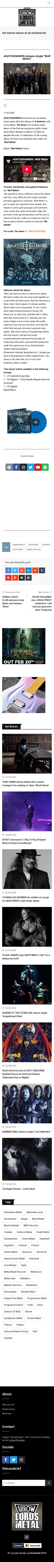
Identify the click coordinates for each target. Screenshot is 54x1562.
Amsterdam (10, 1218)
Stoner (28, 1311)
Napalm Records (34, 549)
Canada (8, 1232)
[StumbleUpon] (35, 570)
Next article (43, 592)
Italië (23, 1265)
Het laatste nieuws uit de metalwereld (24, 32)
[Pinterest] (8, 578)
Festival (22, 1245)
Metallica (25, 1278)
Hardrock (41, 1252)
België (24, 1218)
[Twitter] (30, 467)
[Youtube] (37, 467)
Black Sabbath (11, 1225)
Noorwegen (10, 1291)
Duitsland (46, 544)
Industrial (34, 1258)
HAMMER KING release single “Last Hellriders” (26, 1131)
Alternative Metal (13, 1212)
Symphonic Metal (13, 1318)
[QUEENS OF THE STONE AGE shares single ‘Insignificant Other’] (27, 985)
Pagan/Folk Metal (13, 1298)
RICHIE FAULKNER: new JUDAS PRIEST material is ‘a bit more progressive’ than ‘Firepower (41, 603)
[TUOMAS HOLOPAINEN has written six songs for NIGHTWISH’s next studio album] (27, 869)
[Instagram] (23, 467)
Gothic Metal (18, 549)
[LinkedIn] (28, 570)
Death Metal (43, 1232)
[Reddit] (15, 578)
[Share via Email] (22, 578)
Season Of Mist (12, 1311)
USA (35, 1331)
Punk (30, 1305)
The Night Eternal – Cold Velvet (18, 1189)
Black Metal (33, 544)
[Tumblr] (42, 570)
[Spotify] (45, 467)
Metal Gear (10, 1278)
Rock (40, 1305)
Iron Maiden (10, 1265)
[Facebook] (16, 467)
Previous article (12, 592)
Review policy (8, 1409)
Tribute (19, 1324)
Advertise (6, 1413)
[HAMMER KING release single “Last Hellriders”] (27, 1104)
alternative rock (34, 1212)
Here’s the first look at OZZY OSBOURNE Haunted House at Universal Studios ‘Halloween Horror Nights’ (23, 1074)
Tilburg (8, 1324)
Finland (35, 1245)
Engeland (9, 1245)
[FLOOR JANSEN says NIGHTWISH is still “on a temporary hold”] (27, 927)
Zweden (8, 1338)
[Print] (28, 578)
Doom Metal (28, 1238)
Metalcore (36, 1271)
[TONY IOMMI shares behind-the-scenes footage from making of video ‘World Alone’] (27, 754)
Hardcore (27, 1252)
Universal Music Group (16, 1331)
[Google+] (22, 570)
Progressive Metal (37, 1298)
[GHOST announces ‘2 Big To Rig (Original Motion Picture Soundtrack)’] (27, 812)
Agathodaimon (19, 544)
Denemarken (10, 1238)
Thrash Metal (34, 1318)
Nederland (31, 1285)
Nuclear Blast (28, 1291)
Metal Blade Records (15, 1271)
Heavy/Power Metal (14, 1258)
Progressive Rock (13, 1305)
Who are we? (8, 1404)
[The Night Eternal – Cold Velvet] (27, 1159)
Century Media (24, 1232)
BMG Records (31, 1225)
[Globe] (9, 467)
